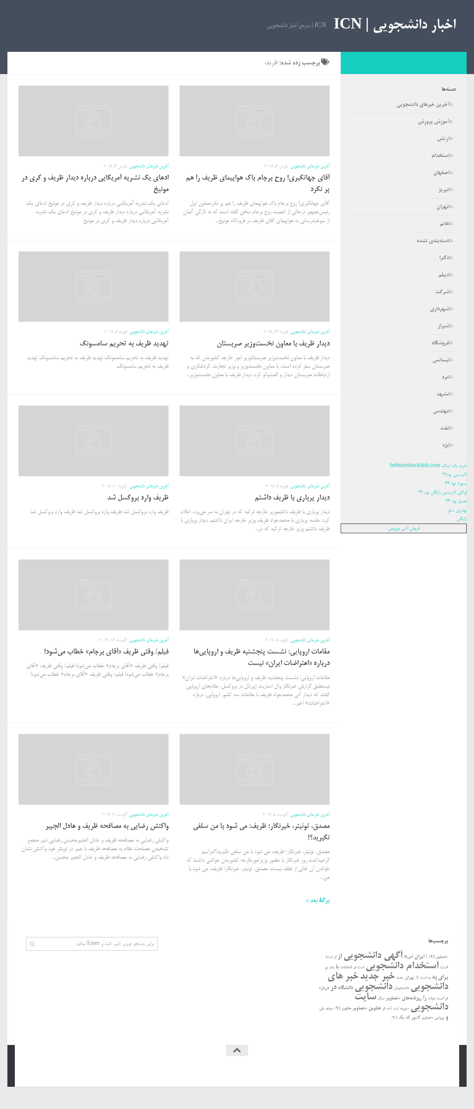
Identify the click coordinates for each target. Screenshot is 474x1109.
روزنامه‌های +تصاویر (403, 998)
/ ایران (420, 957)
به (434, 977)
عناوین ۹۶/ (342, 1008)
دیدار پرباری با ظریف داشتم (292, 498)
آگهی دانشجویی (373, 956)
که (408, 1017)
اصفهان (441, 173)
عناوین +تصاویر (367, 1008)
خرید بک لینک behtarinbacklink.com (428, 466)
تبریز (443, 190)
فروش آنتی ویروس (404, 528)
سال (381, 998)
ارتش (443, 139)
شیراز (443, 326)
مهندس (441, 411)
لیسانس (441, 360)
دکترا (444, 258)
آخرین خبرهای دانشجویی (310, 166)
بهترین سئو (457, 510)
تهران (443, 207)
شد (395, 1008)
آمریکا (408, 957)
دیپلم (443, 275)
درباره (324, 988)
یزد (445, 445)
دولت (431, 999)
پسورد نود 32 (456, 484)
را (424, 998)
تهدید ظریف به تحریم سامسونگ (124, 344)
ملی (321, 1009)
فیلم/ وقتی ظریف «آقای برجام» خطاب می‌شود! (106, 652)
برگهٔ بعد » (318, 901)
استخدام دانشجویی (401, 966)
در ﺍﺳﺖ (442, 998)
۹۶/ (394, 1018)
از (340, 956)
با (337, 967)
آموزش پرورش (433, 122)
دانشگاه (345, 988)
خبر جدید (377, 976)
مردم (329, 1008)
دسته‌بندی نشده (433, 241)
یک (401, 1017)
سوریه (404, 1008)
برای (443, 978)
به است (425, 978)
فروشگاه (440, 343)
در (333, 987)
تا (417, 978)
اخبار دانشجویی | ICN (394, 26)
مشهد (443, 394)
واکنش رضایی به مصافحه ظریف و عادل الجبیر (106, 827)
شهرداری (439, 309)
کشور (415, 1017)
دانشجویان (401, 988)
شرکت (442, 292)
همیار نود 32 (456, 501)
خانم (444, 224)
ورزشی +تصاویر (433, 1018)
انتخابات (346, 968)
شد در (387, 1008)
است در (358, 968)
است (444, 967)
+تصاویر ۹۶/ (438, 957)
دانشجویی (373, 987)
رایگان (462, 519)
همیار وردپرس (384, 1071)
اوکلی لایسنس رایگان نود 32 (442, 492)
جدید (399, 978)
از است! (331, 957)
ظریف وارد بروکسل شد (137, 498)
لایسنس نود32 (454, 475)
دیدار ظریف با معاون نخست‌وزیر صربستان (273, 344)
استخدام (440, 156)
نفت (444, 428)
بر (326, 967)
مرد (445, 377)
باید (331, 968)
